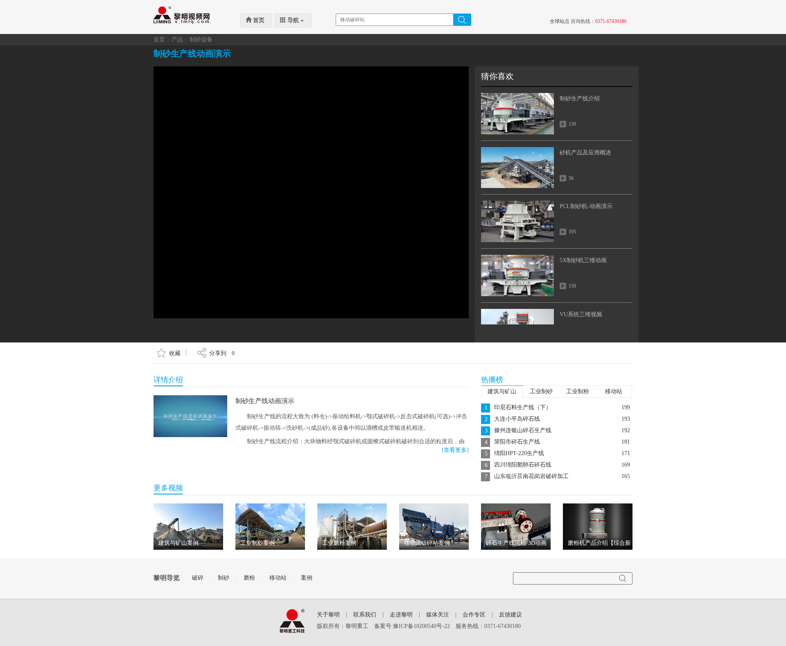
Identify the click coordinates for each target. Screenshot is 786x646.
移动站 (613, 391)
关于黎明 (328, 615)
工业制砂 (541, 391)
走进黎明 (401, 615)
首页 (257, 20)
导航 (293, 20)
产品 (177, 39)
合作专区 (474, 615)
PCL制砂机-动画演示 (586, 206)
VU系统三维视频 (581, 314)
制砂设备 (201, 39)
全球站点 (559, 21)
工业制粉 (577, 391)
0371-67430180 (610, 21)
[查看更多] (455, 450)
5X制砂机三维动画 (583, 260)
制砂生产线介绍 (580, 98)
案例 (306, 578)
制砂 (223, 578)
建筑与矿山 (502, 391)
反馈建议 (510, 615)
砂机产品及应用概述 (585, 153)
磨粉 (249, 578)
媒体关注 (437, 615)
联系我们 (364, 615)
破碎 (197, 578)
